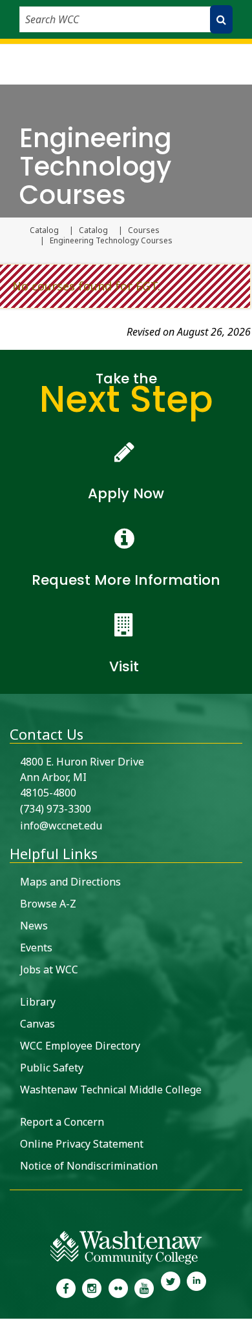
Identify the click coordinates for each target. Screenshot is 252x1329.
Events (36, 947)
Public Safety (51, 1067)
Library (38, 1002)
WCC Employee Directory (80, 1046)
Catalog (44, 230)
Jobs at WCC (49, 969)
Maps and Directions (70, 882)
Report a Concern (62, 1122)
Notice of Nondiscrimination (89, 1166)
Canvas (37, 1024)
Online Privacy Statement (81, 1144)
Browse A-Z (48, 904)
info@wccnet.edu (61, 825)
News (34, 925)
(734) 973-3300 (55, 809)
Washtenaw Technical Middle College (111, 1089)
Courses (144, 230)
